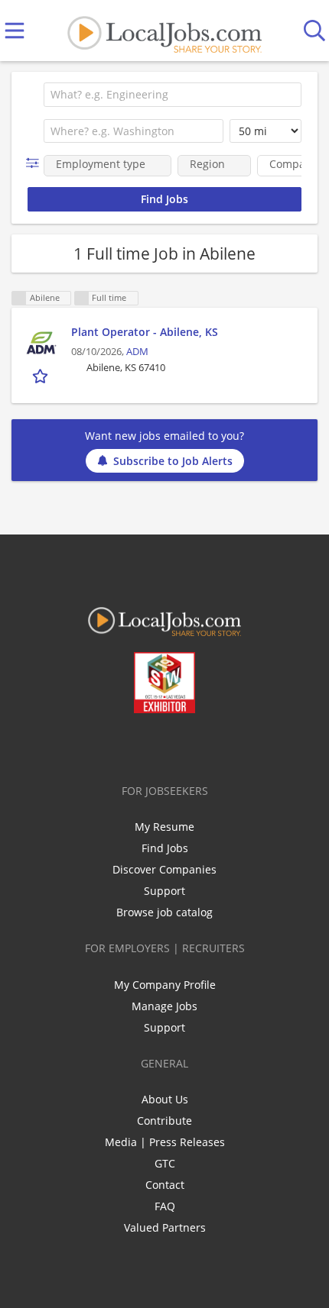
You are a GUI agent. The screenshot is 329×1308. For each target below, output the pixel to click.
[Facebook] (104, 745)
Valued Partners (165, 1227)
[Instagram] (205, 745)
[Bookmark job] (41, 376)
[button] (36, 163)
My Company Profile (165, 984)
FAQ (165, 1206)
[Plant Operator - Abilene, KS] (41, 343)
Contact (164, 1184)
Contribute (164, 1120)
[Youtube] (180, 745)
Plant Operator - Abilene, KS (144, 332)
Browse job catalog (164, 912)
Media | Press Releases (165, 1142)
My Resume (164, 826)
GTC (165, 1163)
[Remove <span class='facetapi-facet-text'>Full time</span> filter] (82, 298)
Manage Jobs (164, 1006)
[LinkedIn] (155, 745)
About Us (165, 1099)
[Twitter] (130, 745)
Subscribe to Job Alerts (173, 461)
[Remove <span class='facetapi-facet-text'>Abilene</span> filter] (19, 298)
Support (164, 890)
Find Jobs (165, 848)
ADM (137, 351)
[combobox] (172, 94)
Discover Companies (164, 869)
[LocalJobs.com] (164, 31)
